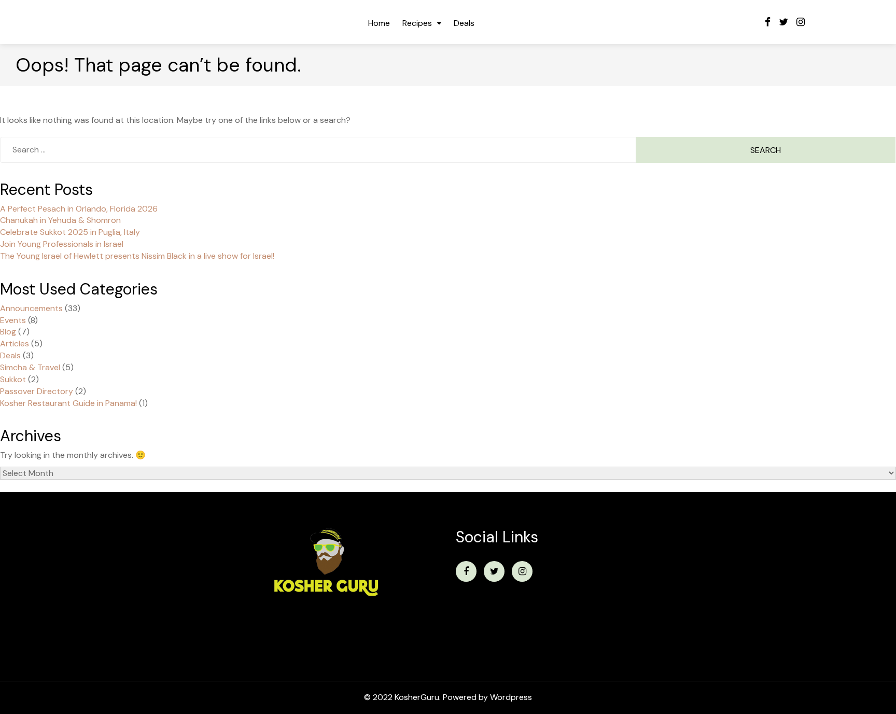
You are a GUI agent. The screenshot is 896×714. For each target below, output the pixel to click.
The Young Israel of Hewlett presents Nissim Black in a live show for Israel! (137, 255)
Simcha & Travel (30, 367)
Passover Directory (36, 391)
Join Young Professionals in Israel (61, 244)
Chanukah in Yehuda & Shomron (60, 220)
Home (379, 23)
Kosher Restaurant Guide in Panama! (68, 403)
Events (13, 320)
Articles (14, 343)
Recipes (417, 23)
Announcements (31, 308)
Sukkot (13, 379)
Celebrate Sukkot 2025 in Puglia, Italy (70, 232)
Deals (464, 23)
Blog (8, 331)
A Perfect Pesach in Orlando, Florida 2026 (79, 208)
